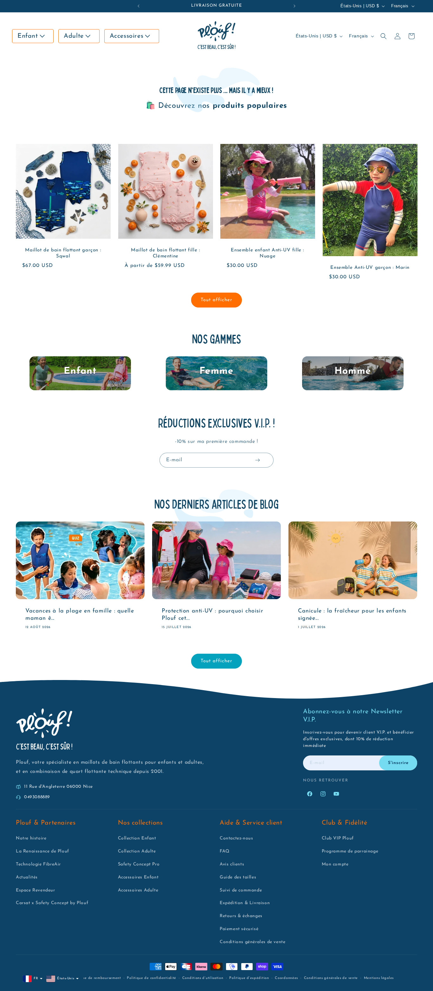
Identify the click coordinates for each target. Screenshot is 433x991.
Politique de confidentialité (151, 978)
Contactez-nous (236, 838)
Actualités (27, 877)
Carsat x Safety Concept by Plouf (52, 903)
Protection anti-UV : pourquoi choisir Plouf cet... (212, 614)
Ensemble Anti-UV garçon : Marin (370, 268)
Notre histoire (31, 838)
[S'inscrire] (257, 460)
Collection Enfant (137, 838)
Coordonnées (286, 978)
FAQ (224, 851)
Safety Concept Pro (139, 864)
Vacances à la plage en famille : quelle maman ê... (79, 614)
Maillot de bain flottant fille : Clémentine (165, 253)
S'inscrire (398, 763)
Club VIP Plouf (338, 838)
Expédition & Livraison (245, 903)
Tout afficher (216, 300)
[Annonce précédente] (138, 6)
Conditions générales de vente (252, 942)
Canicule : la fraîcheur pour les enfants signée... (352, 614)
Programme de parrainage (350, 851)
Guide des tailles (238, 877)
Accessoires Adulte (138, 890)
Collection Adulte (137, 851)
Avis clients (232, 864)
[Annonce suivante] (294, 6)
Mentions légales (379, 978)
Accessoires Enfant (138, 877)
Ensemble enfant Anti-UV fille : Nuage (267, 253)
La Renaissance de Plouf (42, 851)
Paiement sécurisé (239, 929)
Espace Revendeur (35, 890)
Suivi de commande (241, 890)
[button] (33, 36)
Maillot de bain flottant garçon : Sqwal (63, 253)
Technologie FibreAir (38, 864)
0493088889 (37, 797)
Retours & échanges (241, 916)
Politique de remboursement (96, 978)
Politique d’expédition (249, 978)
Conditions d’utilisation (202, 978)
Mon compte (335, 864)
